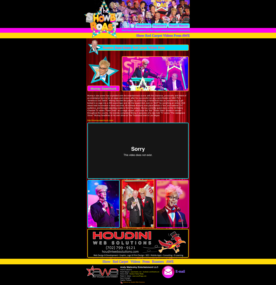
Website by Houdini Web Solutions (134, 282)
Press (177, 35)
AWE (186, 35)
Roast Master (179, 25)
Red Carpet (153, 35)
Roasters (159, 25)
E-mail (180, 271)
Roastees (144, 25)
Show (140, 35)
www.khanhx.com (136, 272)
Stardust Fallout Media (136, 274)
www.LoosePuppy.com (139, 276)
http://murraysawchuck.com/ (100, 120)
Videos (168, 35)
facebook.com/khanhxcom (151, 272)
